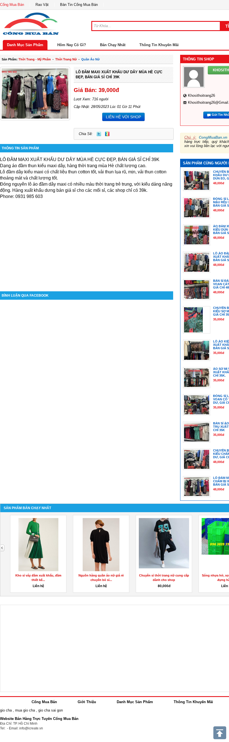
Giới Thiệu (87, 702)
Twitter (99, 134)
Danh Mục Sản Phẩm (25, 45)
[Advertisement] (86, 244)
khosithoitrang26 (201, 95)
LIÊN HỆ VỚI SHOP (123, 117)
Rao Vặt (42, 5)
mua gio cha (25, 710)
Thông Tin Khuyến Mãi (159, 45)
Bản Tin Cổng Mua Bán (79, 5)
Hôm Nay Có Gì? (71, 45)
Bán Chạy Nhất (112, 45)
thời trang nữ (66, 59)
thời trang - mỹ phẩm (34, 59)
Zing (107, 134)
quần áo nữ (90, 59)
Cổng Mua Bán (12, 5)
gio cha (6, 710)
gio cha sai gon (50, 710)
